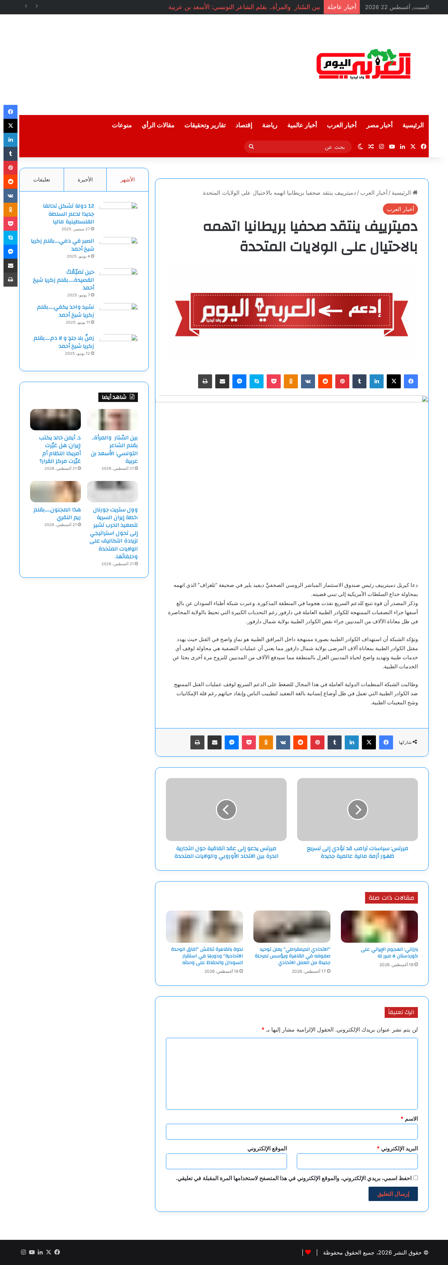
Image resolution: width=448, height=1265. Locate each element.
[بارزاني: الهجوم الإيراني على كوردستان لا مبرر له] (379, 927)
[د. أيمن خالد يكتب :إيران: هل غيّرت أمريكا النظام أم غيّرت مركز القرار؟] (55, 419)
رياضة (270, 125)
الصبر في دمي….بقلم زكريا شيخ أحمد (62, 245)
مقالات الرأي (158, 125)
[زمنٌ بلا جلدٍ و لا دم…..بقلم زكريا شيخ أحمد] (118, 347)
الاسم (409, 1118)
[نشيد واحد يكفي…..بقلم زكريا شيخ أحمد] (118, 316)
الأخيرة (85, 179)
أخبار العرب (342, 125)
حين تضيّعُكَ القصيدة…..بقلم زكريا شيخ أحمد (63, 280)
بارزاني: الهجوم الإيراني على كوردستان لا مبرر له (389, 953)
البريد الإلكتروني (397, 1148)
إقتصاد (244, 125)
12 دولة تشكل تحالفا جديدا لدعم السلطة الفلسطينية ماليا (68, 214)
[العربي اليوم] (364, 64)
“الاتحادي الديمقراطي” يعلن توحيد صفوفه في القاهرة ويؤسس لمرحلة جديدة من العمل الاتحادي (292, 956)
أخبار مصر (379, 125)
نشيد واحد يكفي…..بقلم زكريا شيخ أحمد (65, 311)
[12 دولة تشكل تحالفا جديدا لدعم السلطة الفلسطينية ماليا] (118, 215)
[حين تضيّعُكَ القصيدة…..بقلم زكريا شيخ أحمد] (118, 281)
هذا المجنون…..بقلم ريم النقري (57, 513)
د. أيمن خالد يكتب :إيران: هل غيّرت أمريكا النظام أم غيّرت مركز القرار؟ (60, 449)
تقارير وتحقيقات (205, 125)
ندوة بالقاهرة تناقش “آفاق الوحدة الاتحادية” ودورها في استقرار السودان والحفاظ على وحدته (207, 956)
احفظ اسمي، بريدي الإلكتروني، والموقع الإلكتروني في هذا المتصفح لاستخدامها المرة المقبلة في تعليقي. (294, 1177)
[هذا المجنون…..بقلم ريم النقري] (55, 491)
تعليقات (41, 179)
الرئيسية (413, 125)
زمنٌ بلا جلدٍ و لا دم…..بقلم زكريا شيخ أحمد (64, 342)
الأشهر (127, 179)
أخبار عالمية (302, 125)
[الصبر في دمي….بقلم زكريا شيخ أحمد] (118, 250)
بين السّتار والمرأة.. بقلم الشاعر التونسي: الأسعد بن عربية (114, 449)
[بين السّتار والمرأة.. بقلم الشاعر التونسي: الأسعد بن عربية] (112, 419)
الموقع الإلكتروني (267, 1148)
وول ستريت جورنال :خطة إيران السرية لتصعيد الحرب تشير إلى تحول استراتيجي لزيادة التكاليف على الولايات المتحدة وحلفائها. (114, 533)
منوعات (122, 125)
